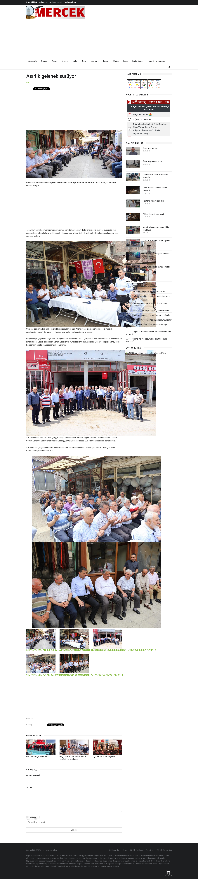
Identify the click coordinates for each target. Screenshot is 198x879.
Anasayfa (32, 61)
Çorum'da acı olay (150, 148)
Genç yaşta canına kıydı (153, 161)
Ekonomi (94, 61)
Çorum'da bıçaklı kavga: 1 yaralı (156, 240)
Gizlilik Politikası (136, 850)
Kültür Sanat (137, 61)
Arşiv (28, 82)
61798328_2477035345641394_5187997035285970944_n (124, 650)
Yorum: (30, 787)
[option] (80, 2)
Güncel (44, 61)
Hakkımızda (114, 850)
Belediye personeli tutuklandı (144, 287)
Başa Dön (150, 850)
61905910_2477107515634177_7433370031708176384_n (91, 674)
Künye (124, 850)
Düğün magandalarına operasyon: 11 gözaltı (58, 2)
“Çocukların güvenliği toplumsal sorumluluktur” (152, 320)
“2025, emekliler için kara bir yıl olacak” (146, 353)
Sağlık (116, 61)
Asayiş (55, 61)
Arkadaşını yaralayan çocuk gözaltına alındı (150, 310)
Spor (84, 61)
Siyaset (65, 61)
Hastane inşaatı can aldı (153, 201)
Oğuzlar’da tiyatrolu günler (104, 756)
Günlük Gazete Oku (164, 850)
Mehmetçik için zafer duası (38, 756)
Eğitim (75, 61)
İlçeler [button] (125, 61)
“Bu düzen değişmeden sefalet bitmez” (149, 291)
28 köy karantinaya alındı (153, 214)
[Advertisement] (123, 38)
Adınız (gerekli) (33, 775)
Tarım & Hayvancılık (156, 61)
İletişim (106, 61)
